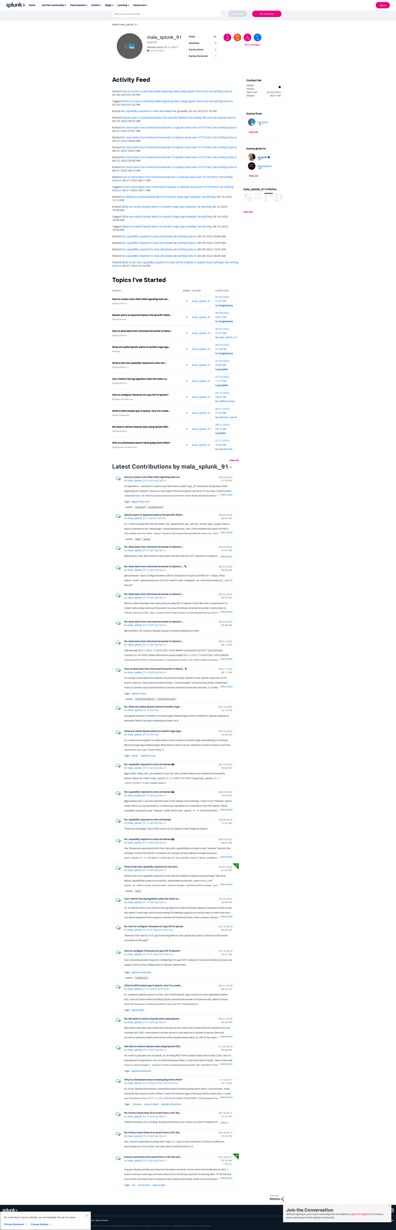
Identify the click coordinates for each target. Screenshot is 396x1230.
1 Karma (227, 1163)
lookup (147, 539)
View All (234, 460)
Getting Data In (222, 91)
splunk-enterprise (141, 972)
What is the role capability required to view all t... (139, 362)
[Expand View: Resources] (146, 5)
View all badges (252, 44)
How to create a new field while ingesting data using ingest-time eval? (165, 91)
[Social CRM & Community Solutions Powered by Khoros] (277, 1198)
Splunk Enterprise (120, 415)
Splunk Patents (102, 1220)
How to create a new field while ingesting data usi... (140, 299)
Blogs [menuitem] (108, 5)
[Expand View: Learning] (128, 5)
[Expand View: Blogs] (112, 5)
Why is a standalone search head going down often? (141, 442)
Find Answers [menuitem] (77, 5)
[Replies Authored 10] (257, 37)
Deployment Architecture (124, 447)
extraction (144, 1185)
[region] (45, 1220)
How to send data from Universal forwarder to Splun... (142, 330)
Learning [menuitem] (122, 5)
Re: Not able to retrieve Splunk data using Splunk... (152, 1018)
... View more (225, 494)
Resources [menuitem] (139, 5)
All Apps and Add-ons (122, 399)
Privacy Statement (14, 1224)
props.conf (140, 507)
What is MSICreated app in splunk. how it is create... (141, 410)
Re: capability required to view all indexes (146, 111)
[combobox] (179, 13)
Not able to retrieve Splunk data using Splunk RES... (141, 426)
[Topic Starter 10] (237, 37)
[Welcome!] (247, 37)
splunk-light (137, 1010)
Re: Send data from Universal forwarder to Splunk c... (154, 546)
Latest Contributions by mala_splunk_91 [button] (170, 466)
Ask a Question (267, 13)
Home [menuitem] (32, 5)
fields (138, 539)
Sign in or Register (361, 1214)
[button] (248, 197)
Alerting (211, 196)
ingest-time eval (140, 501)
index (138, 891)
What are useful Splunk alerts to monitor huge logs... (141, 347)
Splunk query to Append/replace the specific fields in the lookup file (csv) (167, 117)
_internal (136, 1104)
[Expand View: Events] (100, 5)
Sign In (382, 5)
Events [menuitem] (95, 5)
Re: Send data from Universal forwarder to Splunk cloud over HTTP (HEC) (167, 127)
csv (133, 1185)
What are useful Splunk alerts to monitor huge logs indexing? (159, 206)
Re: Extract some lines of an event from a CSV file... (152, 1112)
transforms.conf (155, 507)
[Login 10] (227, 37)
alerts (134, 755)
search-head (151, 1104)
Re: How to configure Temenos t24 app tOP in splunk (153, 926)
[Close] (86, 1215)
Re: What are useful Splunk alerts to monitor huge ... (153, 706)
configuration (141, 978)
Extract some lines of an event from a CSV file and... (153, 1156)
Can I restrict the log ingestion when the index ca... (140, 378)
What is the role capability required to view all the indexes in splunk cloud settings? (173, 262)
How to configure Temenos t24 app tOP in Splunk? (140, 394)
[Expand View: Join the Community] (65, 5)
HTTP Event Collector (145, 699)
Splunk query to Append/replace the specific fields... (142, 315)
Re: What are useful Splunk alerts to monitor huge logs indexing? (161, 196)
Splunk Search (226, 117)
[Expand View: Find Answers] (86, 5)
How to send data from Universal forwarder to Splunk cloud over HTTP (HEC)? (170, 177)
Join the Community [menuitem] (52, 5)
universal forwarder (166, 699)
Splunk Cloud (138, 693)
